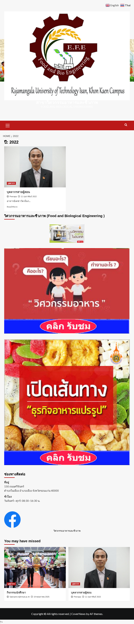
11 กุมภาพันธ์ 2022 (29, 196)
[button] (7, 125)
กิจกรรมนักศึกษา (16, 592)
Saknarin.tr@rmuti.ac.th (20, 597)
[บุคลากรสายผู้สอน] (35, 166)
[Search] (126, 125)
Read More (12, 206)
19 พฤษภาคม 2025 (41, 597)
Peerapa (13, 196)
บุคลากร (11, 183)
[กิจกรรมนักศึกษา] (35, 567)
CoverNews (78, 613)
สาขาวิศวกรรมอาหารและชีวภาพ (67, 102)
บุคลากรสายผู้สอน (18, 192)
